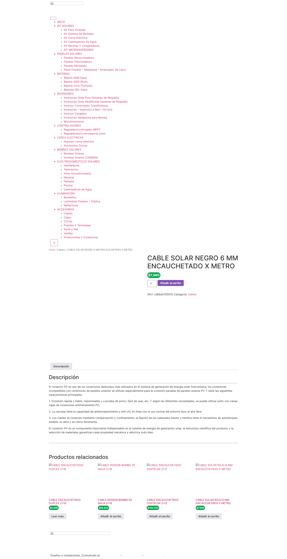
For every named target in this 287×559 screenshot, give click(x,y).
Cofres (68, 221)
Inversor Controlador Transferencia (86, 105)
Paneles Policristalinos (78, 61)
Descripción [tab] (61, 366)
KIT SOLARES (65, 25)
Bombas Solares (74, 153)
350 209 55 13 (110, 555)
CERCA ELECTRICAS (70, 137)
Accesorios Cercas (75, 145)
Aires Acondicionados (77, 173)
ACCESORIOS (65, 209)
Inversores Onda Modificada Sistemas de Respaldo (96, 101)
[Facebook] (127, 536)
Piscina (68, 185)
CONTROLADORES (69, 125)
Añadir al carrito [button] (110, 516)
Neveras (69, 177)
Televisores (71, 169)
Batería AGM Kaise (75, 77)
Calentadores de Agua (78, 189)
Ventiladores (71, 165)
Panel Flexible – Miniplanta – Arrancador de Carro (95, 69)
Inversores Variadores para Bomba (85, 117)
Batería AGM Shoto (76, 81)
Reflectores (71, 205)
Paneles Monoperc (75, 65)
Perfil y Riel (71, 229)
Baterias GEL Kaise (75, 89)
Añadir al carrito (170, 283)
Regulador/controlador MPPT (82, 129)
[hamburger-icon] (53, 18)
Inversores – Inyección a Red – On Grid (88, 109)
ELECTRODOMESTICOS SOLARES (78, 161)
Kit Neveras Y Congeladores (81, 45)
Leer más (57, 516)
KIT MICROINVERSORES (79, 49)
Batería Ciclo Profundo (78, 85)
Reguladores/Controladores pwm (84, 133)
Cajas (67, 217)
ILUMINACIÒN (66, 193)
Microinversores (74, 121)
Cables (68, 213)
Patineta (69, 181)
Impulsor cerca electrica (79, 141)
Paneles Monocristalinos (79, 57)
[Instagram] (118, 536)
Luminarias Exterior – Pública (82, 201)
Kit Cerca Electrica (75, 37)
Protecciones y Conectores (81, 237)
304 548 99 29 (153, 555)
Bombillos (70, 197)
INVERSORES (65, 93)
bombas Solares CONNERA (81, 157)
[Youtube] (136, 536)
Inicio (52, 249)
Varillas (68, 233)
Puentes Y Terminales (77, 225)
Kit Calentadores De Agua (80, 41)
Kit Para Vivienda (74, 29)
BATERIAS (63, 73)
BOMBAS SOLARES (69, 149)
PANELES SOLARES (69, 53)
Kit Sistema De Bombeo (79, 33)
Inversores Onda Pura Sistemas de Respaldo (91, 97)
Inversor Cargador (75, 113)
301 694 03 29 (132, 555)
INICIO (61, 21)
